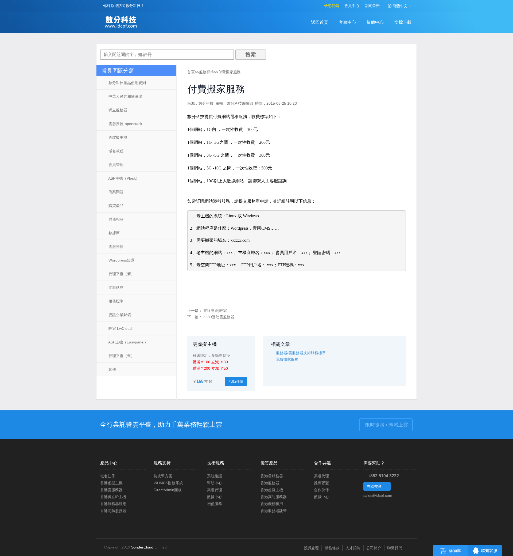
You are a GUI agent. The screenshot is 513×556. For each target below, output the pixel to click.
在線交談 (375, 486)
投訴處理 (311, 548)
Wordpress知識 (120, 260)
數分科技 (122, 23)
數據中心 (214, 497)
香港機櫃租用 (272, 504)
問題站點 (115, 287)
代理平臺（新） (121, 274)
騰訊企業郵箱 (119, 315)
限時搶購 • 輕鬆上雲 (386, 425)
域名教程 (115, 151)
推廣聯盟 (321, 483)
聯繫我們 (394, 548)
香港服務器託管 (274, 511)
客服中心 (347, 22)
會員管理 (115, 164)
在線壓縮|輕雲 (215, 310)
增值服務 (214, 504)
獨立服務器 (117, 110)
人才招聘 (352, 548)
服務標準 (115, 301)
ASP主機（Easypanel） (127, 342)
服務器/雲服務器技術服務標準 (301, 353)
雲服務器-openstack (124, 124)
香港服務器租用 (113, 504)
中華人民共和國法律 (124, 96)
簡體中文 (400, 6)
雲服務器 (115, 246)
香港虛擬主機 (111, 483)
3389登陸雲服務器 (218, 317)
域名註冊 (107, 476)
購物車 (455, 551)
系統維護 (214, 476)
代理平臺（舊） (121, 356)
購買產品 (115, 205)
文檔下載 (402, 22)
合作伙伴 (321, 490)
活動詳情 (235, 381)
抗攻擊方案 (163, 476)
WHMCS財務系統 (168, 483)
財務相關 (115, 219)
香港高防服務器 (113, 511)
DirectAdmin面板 (168, 490)
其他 (111, 369)
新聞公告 (372, 5)
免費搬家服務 (287, 359)
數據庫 (113, 233)
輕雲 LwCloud (119, 328)
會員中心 (351, 5)
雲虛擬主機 (117, 137)
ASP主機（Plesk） (123, 178)
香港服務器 (270, 483)
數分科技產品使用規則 (126, 83)
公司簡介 (373, 548)
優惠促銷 (331, 5)
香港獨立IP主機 (113, 497)
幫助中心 (375, 22)
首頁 (191, 72)
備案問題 (115, 192)
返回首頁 (319, 22)
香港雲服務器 (111, 490)
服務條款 (332, 548)
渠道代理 (214, 490)
